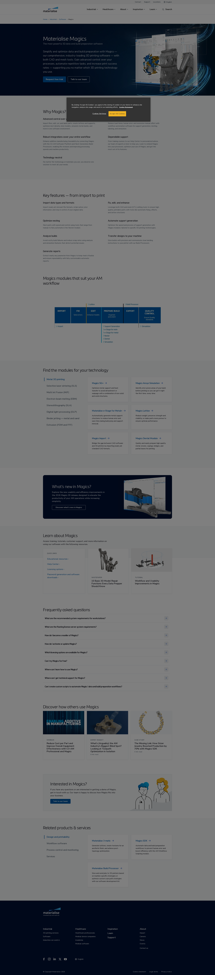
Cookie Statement (126, 107)
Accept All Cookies (117, 114)
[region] (108, 110)
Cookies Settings (99, 114)
